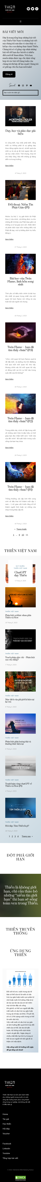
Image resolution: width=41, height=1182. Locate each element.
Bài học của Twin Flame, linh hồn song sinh (20, 281)
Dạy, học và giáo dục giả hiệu (20, 132)
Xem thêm (9, 165)
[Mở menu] (20, 21)
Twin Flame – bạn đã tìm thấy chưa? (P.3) (20, 348)
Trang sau (27, 836)
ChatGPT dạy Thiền (20, 574)
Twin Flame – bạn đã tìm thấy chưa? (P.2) (20, 420)
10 (23, 535)
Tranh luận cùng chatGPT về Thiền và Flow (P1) (18, 785)
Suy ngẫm (20, 566)
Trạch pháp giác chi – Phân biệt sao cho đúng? (20, 658)
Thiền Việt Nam (20, 568)
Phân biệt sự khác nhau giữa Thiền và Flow (18, 616)
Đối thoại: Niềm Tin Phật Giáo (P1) (20, 206)
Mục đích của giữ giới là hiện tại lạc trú (19, 700)
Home (5, 1114)
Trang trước (20, 529)
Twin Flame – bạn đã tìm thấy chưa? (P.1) (20, 488)
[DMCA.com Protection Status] (20, 1179)
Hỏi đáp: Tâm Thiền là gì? (17, 826)
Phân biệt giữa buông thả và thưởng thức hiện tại (18, 742)
